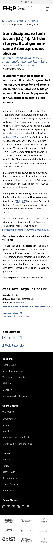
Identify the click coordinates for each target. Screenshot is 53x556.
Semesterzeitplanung (13, 371)
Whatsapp (20, 337)
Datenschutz (8, 472)
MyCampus (8, 419)
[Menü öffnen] (47, 9)
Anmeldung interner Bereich (16, 437)
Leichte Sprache (10, 484)
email (14, 337)
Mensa (5, 390)
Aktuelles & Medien (17, 21)
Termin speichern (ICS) (12, 313)
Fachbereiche (9, 365)
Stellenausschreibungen (14, 396)
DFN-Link (19, 201)
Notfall (5, 466)
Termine (34, 21)
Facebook (9, 337)
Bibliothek (7, 383)
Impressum (8, 490)
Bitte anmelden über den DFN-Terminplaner (25, 307)
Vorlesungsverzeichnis (13, 377)
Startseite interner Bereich (15, 444)
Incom (5, 425)
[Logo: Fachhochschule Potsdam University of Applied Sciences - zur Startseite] (18, 9)
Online (20, 302)
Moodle (6, 431)
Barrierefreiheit (10, 478)
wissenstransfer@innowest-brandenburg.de (27, 230)
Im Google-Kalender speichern (15, 316)
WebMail (6, 412)
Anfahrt (6, 460)
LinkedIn (3, 337)
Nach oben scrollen (15, 345)
